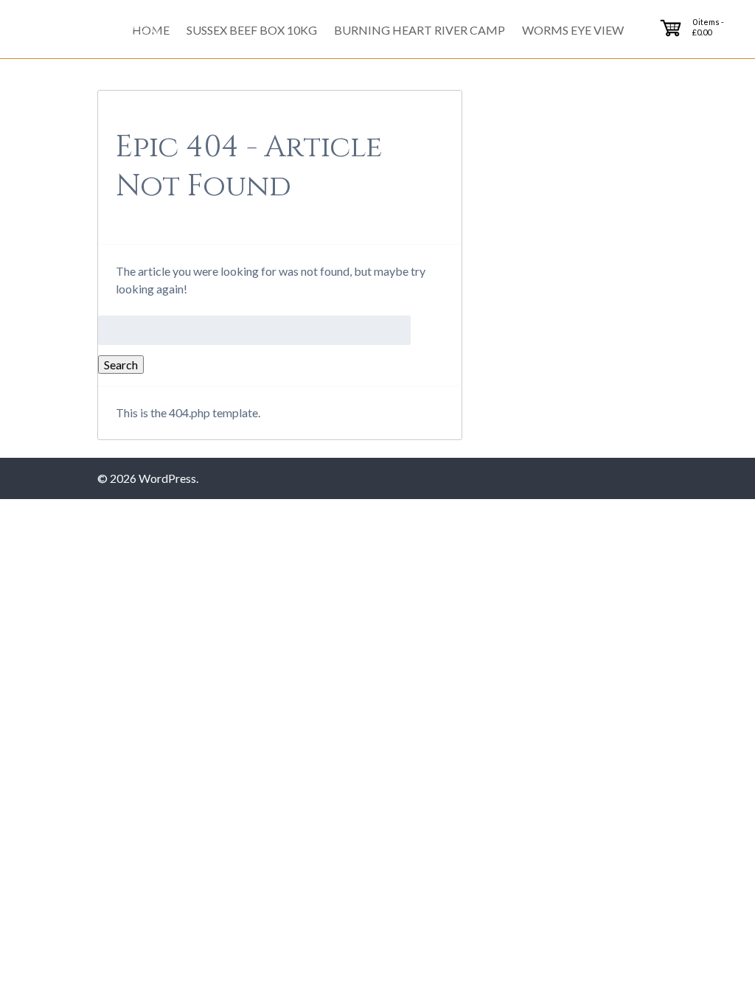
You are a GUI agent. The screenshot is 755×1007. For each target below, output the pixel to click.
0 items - (708, 27)
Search (121, 365)
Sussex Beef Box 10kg (252, 30)
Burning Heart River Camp (419, 30)
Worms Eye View (573, 30)
